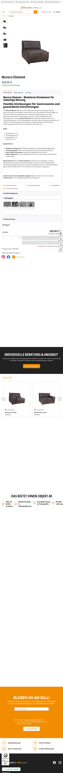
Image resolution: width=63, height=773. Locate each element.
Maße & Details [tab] (18, 92)
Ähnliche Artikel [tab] (7, 377)
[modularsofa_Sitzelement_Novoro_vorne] (35, 46)
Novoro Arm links (10, 412)
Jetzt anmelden (31, 729)
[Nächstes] (59, 399)
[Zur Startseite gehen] (31, 8)
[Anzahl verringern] (3, 237)
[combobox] (21, 12)
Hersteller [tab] (28, 92)
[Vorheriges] (3, 399)
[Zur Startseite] (14, 762)
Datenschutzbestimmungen (33, 720)
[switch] (5, 764)
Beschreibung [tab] (8, 92)
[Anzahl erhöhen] (19, 237)
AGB (36, 722)
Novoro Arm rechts (40, 412)
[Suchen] (35, 12)
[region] (31, 46)
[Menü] (4, 12)
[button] (11, 769)
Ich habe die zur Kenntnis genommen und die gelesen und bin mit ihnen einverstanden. (32, 722)
